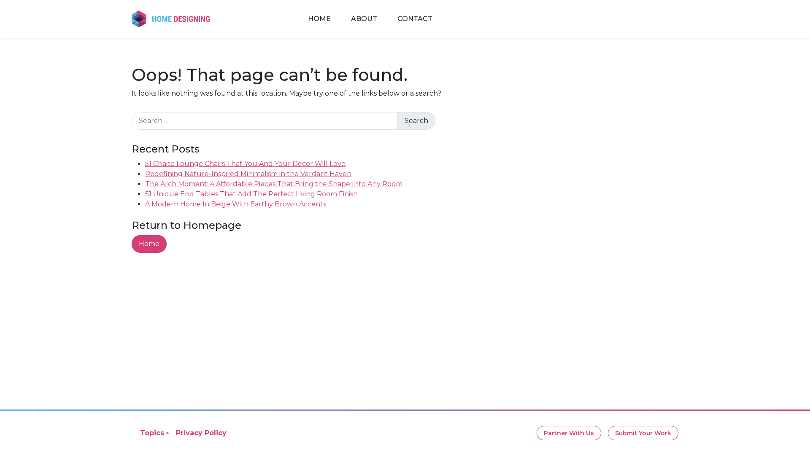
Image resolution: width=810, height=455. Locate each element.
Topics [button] (152, 433)
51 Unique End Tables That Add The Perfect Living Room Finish (251, 194)
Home (319, 19)
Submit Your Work (643, 433)
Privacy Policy (201, 433)
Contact (414, 19)
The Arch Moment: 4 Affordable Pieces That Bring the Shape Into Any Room (273, 184)
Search (416, 121)
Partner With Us (569, 433)
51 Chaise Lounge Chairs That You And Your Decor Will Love (245, 164)
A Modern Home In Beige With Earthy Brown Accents (235, 204)
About (364, 19)
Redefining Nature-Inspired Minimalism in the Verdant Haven (248, 174)
